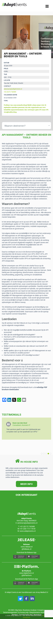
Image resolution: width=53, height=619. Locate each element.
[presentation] (6, 36)
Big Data (18, 610)
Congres (40, 610)
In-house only (23, 612)
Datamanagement (10, 612)
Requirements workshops (39, 612)
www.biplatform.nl (26, 573)
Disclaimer (26, 617)
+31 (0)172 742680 (10, 92)
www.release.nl (26, 547)
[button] (50, 453)
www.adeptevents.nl (27, 531)
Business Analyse (29, 610)
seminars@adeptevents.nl (13, 89)
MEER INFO (26, 484)
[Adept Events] (14, 5)
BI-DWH (11, 610)
